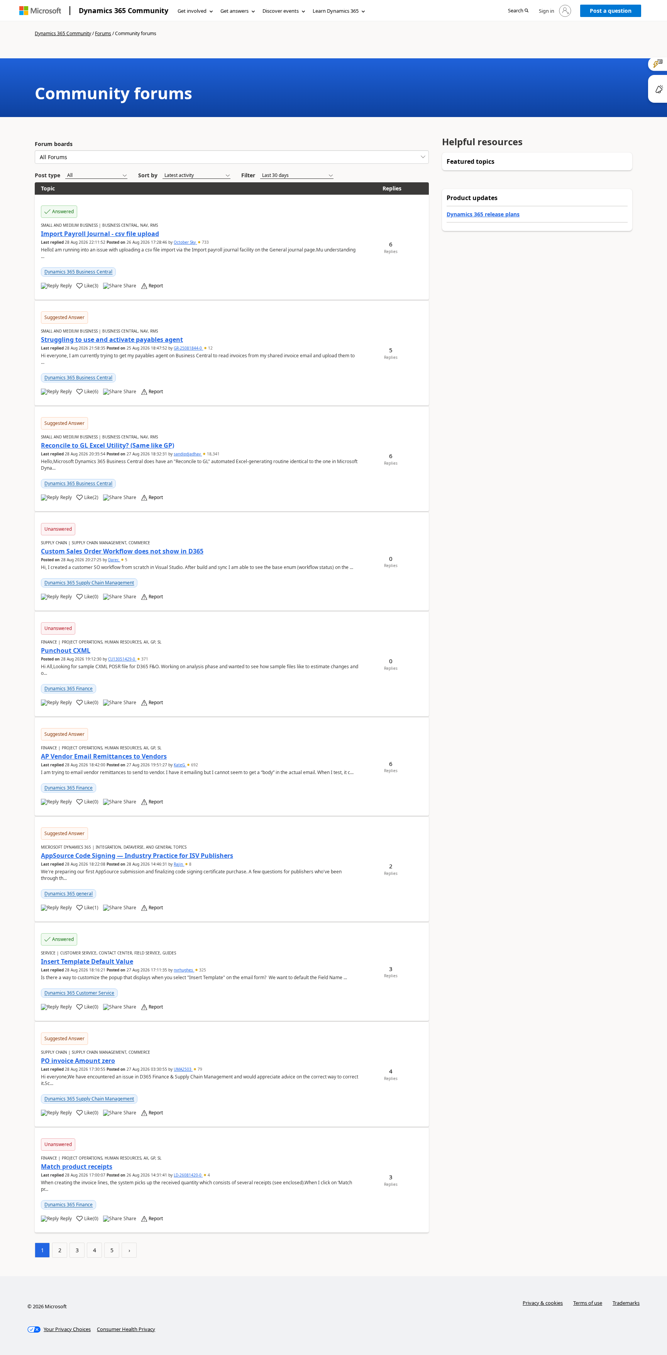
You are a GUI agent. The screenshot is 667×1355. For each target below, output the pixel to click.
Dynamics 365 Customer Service (79, 993)
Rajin (179, 864)
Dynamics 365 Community (123, 10)
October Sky (185, 242)
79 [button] (199, 1069)
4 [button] (208, 1175)
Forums (103, 33)
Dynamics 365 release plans (483, 214)
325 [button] (202, 970)
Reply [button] (66, 286)
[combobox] (232, 157)
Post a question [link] (610, 10)
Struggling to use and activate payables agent (112, 339)
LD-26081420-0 (188, 1175)
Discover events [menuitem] (280, 10)
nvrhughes (184, 970)
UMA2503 (183, 1069)
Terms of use (587, 1302)
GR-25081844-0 (188, 348)
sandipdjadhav (188, 454)
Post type (47, 175)
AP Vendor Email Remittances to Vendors (104, 756)
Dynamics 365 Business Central (78, 271)
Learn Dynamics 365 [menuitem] (336, 10)
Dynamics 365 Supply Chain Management (89, 582)
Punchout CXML (65, 650)
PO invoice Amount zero (78, 1060)
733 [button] (205, 242)
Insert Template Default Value (87, 961)
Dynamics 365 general (68, 893)
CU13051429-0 (122, 659)
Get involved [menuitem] (192, 10)
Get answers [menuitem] (234, 10)
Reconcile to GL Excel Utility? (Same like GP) (107, 445)
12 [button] (210, 348)
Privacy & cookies (543, 1302)
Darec (114, 559)
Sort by (147, 175)
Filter (248, 175)
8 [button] (189, 864)
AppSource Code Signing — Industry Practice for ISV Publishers (137, 855)
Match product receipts (76, 1166)
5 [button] (125, 559)
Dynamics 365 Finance (68, 688)
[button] (518, 11)
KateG (180, 764)
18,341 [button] (213, 454)
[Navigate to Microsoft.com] (40, 10)
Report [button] (156, 286)
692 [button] (194, 764)
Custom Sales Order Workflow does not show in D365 (122, 551)
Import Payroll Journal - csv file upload (100, 233)
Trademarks (626, 1302)
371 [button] (144, 659)
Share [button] (130, 286)
